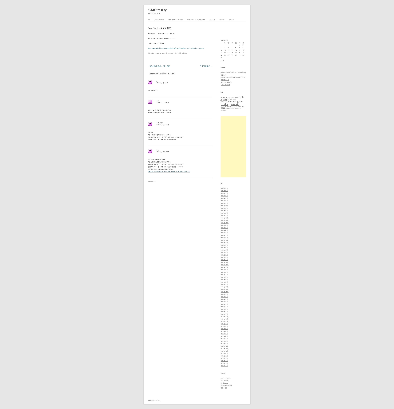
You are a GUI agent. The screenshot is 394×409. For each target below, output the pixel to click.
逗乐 (239, 108)
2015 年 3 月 (224, 203)
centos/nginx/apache (175, 19)
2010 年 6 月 (224, 302)
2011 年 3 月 (224, 282)
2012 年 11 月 (224, 240)
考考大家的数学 (206, 66)
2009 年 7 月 (224, 329)
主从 (243, 106)
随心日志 (231, 19)
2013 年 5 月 (224, 228)
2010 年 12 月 (224, 287)
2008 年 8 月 (224, 356)
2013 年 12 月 (224, 218)
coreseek (236, 97)
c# (232, 97)
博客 (223, 108)
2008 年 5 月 (224, 363)
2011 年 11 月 (224, 265)
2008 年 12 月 (224, 346)
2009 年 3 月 (224, 339)
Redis (224, 104)
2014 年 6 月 (224, 210)
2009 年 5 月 (224, 334)
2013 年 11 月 (224, 220)
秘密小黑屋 (224, 388)
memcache (226, 101)
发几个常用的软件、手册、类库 (159, 66)
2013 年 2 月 (224, 233)
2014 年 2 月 (224, 213)
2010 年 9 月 (224, 294)
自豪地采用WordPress (154, 400)
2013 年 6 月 (224, 225)
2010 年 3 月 (224, 309)
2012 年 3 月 (224, 255)
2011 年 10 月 (224, 267)
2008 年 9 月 (224, 353)
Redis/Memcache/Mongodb (196, 19)
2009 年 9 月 (224, 324)
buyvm (229, 97)
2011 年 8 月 (224, 272)
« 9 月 (222, 60)
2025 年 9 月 (224, 188)
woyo (228, 106)
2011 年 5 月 (224, 279)
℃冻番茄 (184, 53)
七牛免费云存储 (225, 85)
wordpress (223, 106)
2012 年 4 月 (224, 252)
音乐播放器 (223, 110)
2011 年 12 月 (224, 262)
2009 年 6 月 (224, 331)
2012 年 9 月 (224, 245)
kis (235, 99)
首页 (149, 19)
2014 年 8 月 (224, 208)
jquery (224, 99)
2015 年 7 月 (224, 198)
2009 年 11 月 (224, 319)
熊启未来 (223, 75)
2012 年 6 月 (224, 247)
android (225, 97)
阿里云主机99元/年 (226, 82)
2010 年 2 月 (224, 311)
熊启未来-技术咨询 (226, 385)
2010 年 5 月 (224, 304)
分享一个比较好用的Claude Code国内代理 (233, 72)
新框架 (236, 108)
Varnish (235, 104)
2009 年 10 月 (224, 321)
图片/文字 (212, 19)
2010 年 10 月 (224, 292)
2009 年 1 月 (224, 344)
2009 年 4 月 (224, 336)
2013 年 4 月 (224, 230)
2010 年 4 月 (224, 307)
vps (240, 105)
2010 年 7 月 (224, 299)
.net (222, 97)
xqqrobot (235, 106)
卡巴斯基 (228, 108)
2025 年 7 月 (224, 191)
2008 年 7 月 (224, 358)
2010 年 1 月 (224, 314)
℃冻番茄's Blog (157, 10)
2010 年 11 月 (224, 289)
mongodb (238, 101)
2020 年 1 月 (224, 193)
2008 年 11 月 (224, 348)
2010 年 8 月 (224, 297)
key (234, 99)
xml (231, 106)
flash (241, 96)
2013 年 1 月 (224, 235)
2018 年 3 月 (224, 196)
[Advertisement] (233, 146)
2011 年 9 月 (224, 270)
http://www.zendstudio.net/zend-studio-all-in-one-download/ (169, 172)
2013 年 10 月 (224, 223)
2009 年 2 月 (224, 341)
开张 (231, 108)
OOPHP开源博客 (226, 378)
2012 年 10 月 (224, 243)
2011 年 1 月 (224, 284)
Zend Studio (224, 383)
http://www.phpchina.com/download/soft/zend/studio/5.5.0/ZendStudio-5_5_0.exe (176, 48)
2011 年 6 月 (224, 277)
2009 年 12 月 (224, 316)
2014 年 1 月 (224, 215)
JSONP (230, 99)
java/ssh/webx (159, 19)
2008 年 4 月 (224, 366)
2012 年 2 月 (224, 257)
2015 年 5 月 (224, 201)
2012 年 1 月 (224, 260)
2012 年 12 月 (224, 238)
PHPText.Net (224, 380)
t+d (229, 105)
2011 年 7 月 (224, 275)
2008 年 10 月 (224, 351)
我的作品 (221, 19)
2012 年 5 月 (224, 250)
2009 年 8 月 (224, 326)
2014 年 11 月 (224, 206)
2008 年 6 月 (224, 361)
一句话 (239, 106)
